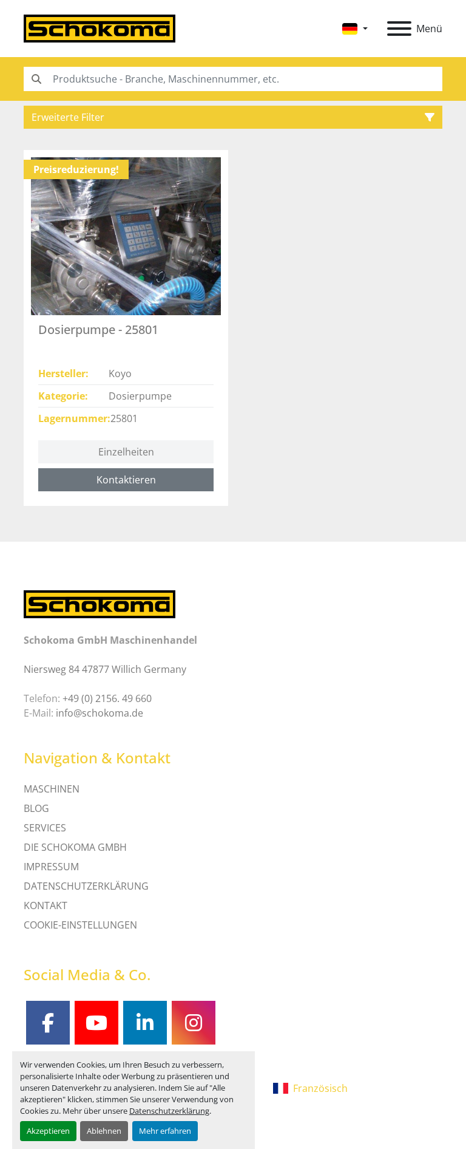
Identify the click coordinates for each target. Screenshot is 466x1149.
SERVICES (45, 827)
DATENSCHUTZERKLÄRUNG (86, 886)
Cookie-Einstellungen (80, 925)
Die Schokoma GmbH (75, 847)
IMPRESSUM (51, 866)
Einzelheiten (126, 452)
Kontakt (45, 905)
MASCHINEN (51, 789)
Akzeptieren (48, 1130)
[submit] (36, 79)
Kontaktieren (126, 479)
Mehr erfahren (165, 1130)
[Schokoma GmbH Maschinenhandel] (99, 603)
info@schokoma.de (99, 713)
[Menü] (399, 28)
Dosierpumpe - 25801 (98, 329)
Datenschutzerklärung (169, 1110)
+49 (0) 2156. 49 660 (107, 698)
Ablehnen (104, 1130)
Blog (36, 808)
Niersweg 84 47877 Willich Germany (105, 669)
